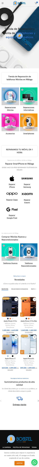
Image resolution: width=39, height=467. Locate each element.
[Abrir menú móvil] (3, 3)
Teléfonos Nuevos (10, 323)
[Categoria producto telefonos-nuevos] (10, 254)
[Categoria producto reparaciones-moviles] (10, 99)
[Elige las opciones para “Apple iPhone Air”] (22, 352)
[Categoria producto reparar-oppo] (12, 196)
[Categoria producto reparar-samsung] (27, 182)
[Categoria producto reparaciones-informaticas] (29, 99)
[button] (34, 462)
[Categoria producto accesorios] (10, 124)
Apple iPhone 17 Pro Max (29, 321)
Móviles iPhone (10, 325)
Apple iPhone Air (28, 358)
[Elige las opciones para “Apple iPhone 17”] (4, 352)
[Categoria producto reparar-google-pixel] (12, 213)
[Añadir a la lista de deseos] (16, 299)
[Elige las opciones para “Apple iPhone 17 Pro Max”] (22, 315)
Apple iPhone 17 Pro (10, 321)
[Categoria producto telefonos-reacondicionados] (29, 255)
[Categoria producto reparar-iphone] (12, 182)
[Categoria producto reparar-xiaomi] (27, 197)
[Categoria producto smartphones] (29, 124)
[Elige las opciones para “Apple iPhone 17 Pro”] (4, 315)
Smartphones (10, 327)
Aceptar (19, 463)
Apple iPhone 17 (10, 358)
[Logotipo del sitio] (19, 3)
